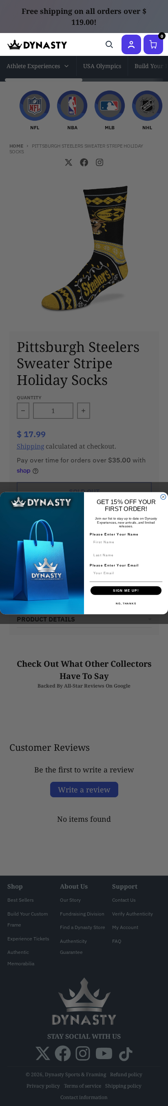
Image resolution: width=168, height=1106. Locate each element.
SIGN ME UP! (126, 590)
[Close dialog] (163, 497)
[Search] (109, 44)
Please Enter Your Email (114, 565)
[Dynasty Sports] (37, 44)
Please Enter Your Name (114, 534)
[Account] (131, 44)
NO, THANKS (126, 603)
